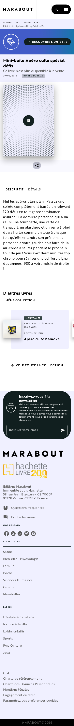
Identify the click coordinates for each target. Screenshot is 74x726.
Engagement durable (19, 695)
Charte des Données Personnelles (29, 684)
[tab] (14, 189)
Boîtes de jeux (32, 22)
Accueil (7, 22)
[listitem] (6, 533)
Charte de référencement (22, 678)
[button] (47, 41)
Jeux (18, 22)
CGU (6, 673)
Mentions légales (16, 689)
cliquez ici (25, 420)
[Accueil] (19, 9)
